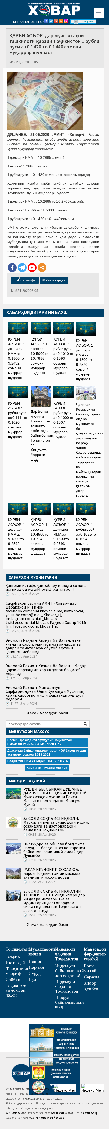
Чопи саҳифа (25, 280)
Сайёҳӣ (13, 979)
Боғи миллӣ (90, 969)
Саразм (91, 977)
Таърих (13, 956)
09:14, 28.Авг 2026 (39, 834)
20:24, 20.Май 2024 (23, 594)
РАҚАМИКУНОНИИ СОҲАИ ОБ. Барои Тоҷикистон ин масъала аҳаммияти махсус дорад (51, 873)
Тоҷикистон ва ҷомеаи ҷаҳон (17, 991)
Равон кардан (53, 280)
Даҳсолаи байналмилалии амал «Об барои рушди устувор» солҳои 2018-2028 (46, 752)
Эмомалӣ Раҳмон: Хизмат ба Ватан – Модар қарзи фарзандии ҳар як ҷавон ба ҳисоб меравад (46, 669)
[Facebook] (12, 267)
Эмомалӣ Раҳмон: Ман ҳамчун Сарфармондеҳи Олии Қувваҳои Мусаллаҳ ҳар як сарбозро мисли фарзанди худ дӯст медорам (45, 693)
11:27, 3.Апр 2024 (21, 704)
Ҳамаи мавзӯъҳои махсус (47, 768)
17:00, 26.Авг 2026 (39, 860)
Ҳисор (90, 983)
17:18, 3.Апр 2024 (21, 678)
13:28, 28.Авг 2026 (39, 809)
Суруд (35, 973)
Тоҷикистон (17, 949)
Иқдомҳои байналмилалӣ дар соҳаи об (69, 971)
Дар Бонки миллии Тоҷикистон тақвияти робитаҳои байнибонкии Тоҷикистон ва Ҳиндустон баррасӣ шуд (42, 435)
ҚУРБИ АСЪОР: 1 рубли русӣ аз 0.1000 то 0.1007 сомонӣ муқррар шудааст (63, 420)
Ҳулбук (91, 989)
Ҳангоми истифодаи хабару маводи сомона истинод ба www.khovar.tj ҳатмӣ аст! (46, 587)
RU (21, 21)
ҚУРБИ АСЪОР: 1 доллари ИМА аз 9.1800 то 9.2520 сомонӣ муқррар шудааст (84, 359)
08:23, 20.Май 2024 (23, 631)
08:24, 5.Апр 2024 (21, 656)
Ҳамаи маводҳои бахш (47, 713)
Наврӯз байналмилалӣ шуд (69, 1002)
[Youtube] (32, 267)
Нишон (35, 961)
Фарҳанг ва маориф (17, 971)
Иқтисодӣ (15, 963)
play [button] (76, 22)
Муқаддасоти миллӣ (42, 952)
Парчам (36, 967)
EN (27, 21)
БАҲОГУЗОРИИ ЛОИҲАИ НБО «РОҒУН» (38, 761)
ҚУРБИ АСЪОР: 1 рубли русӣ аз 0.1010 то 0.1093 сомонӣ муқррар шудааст (63, 356)
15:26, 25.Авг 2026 (39, 915)
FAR (41, 21)
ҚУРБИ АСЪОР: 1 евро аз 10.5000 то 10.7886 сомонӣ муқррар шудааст (39, 356)
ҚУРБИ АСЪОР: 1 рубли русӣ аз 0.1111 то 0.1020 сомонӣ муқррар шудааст (17, 420)
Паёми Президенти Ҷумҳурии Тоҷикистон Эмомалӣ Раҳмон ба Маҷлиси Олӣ (39, 742)
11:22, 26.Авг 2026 (39, 882)
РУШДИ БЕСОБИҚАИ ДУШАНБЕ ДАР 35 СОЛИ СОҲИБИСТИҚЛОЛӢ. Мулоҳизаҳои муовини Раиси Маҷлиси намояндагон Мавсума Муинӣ (55, 796)
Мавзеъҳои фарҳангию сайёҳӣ (95, 954)
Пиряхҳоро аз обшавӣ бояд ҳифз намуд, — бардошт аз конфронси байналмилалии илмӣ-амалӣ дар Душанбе (54, 849)
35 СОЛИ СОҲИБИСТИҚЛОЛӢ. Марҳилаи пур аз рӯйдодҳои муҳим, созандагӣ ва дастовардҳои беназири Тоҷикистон (56, 824)
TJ (14, 21)
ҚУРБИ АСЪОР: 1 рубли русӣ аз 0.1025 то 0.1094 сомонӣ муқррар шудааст (86, 536)
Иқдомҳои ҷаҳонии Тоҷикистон (66, 954)
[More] (42, 267)
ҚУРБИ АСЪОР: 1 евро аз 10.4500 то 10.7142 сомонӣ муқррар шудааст (39, 536)
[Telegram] (22, 267)
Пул (33, 979)
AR (33, 21)
